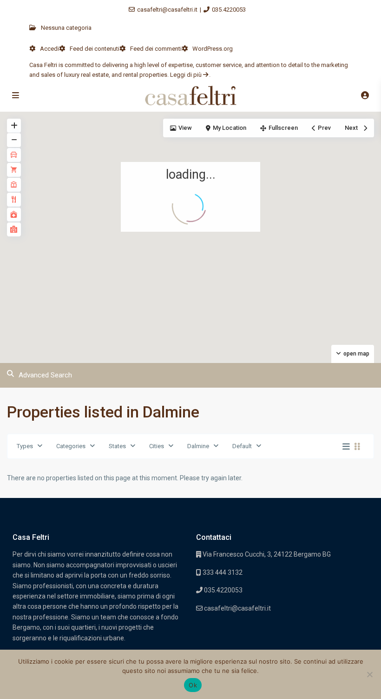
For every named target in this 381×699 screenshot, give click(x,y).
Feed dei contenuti (94, 48)
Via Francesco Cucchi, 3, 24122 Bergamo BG (267, 554)
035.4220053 (229, 9)
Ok (193, 685)
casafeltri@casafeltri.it (167, 9)
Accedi (49, 48)
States (117, 446)
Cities (156, 446)
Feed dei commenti (156, 48)
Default (242, 446)
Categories (70, 446)
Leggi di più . (190, 74)
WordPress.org (212, 48)
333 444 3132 (222, 572)
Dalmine (198, 446)
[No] (369, 674)
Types (25, 446)
